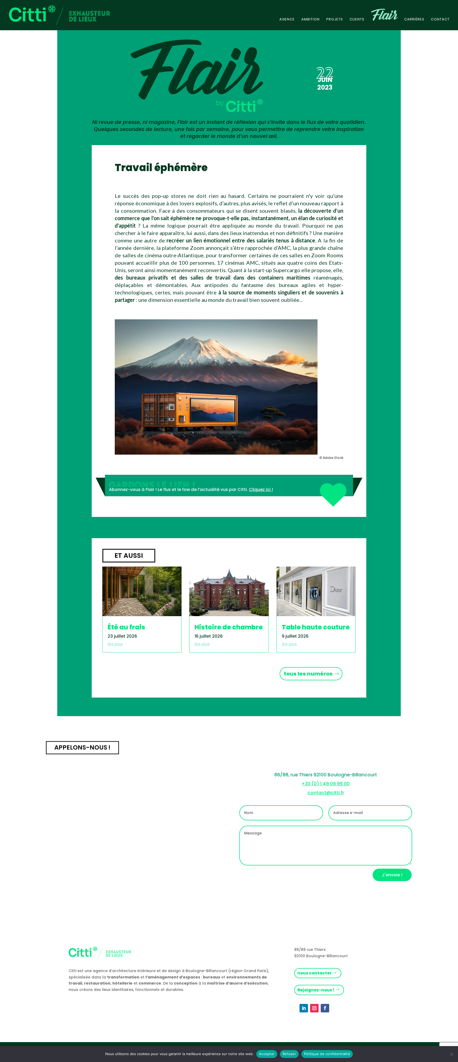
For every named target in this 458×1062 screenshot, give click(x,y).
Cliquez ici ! (261, 489)
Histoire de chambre (229, 627)
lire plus (115, 644)
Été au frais (126, 627)
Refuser (289, 1054)
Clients (357, 20)
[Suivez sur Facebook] (325, 1008)
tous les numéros (308, 673)
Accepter (267, 1054)
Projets (334, 20)
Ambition (310, 20)
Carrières (414, 20)
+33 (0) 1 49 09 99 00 (326, 784)
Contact (440, 20)
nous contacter (314, 973)
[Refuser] (451, 1054)
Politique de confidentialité (327, 1054)
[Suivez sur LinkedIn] (304, 1008)
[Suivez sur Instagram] (314, 1008)
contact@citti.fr (325, 793)
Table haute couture (316, 627)
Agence (287, 20)
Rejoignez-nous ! (315, 990)
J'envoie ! (392, 875)
